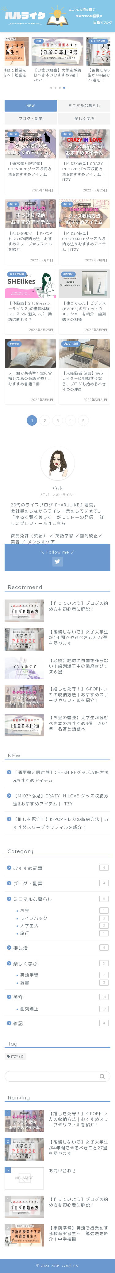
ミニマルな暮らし (84, 105)
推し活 (59, 948)
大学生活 (62, 925)
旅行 (62, 933)
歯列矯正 (63, 1009)
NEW (30, 105)
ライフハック (62, 918)
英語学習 (62, 975)
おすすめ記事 (59, 868)
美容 (59, 997)
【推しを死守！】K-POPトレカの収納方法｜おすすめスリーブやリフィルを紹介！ (61, 823)
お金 (62, 910)
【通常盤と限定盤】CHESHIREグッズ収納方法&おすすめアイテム (61, 776)
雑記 (59, 1023)
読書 (62, 982)
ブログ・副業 (31, 118)
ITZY (17, 1056)
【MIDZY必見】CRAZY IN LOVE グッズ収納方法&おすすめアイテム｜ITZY (61, 800)
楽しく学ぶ (84, 118)
